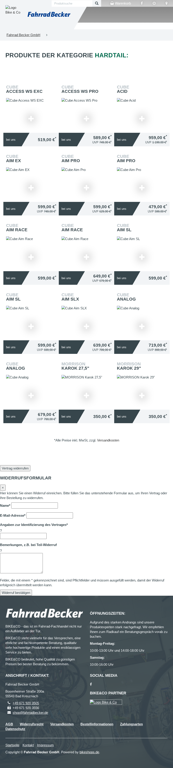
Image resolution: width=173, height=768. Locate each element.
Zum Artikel (32, 109)
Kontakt (28, 745)
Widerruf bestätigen (16, 593)
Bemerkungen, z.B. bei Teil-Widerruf (28, 545)
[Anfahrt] (167, 3)
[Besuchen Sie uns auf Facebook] (142, 3)
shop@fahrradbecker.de (30, 712)
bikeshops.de (89, 752)
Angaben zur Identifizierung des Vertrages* (34, 525)
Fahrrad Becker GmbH (23, 35)
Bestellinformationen (96, 724)
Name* (5, 505)
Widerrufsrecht (31, 724)
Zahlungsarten (131, 724)
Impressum (45, 745)
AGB (9, 724)
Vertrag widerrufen (15, 468)
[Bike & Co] (106, 702)
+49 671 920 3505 (26, 703)
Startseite (12, 745)
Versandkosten (108, 440)
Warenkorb (122, 3)
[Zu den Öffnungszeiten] (154, 3)
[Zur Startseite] (49, 14)
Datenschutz (15, 729)
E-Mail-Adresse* (12, 515)
